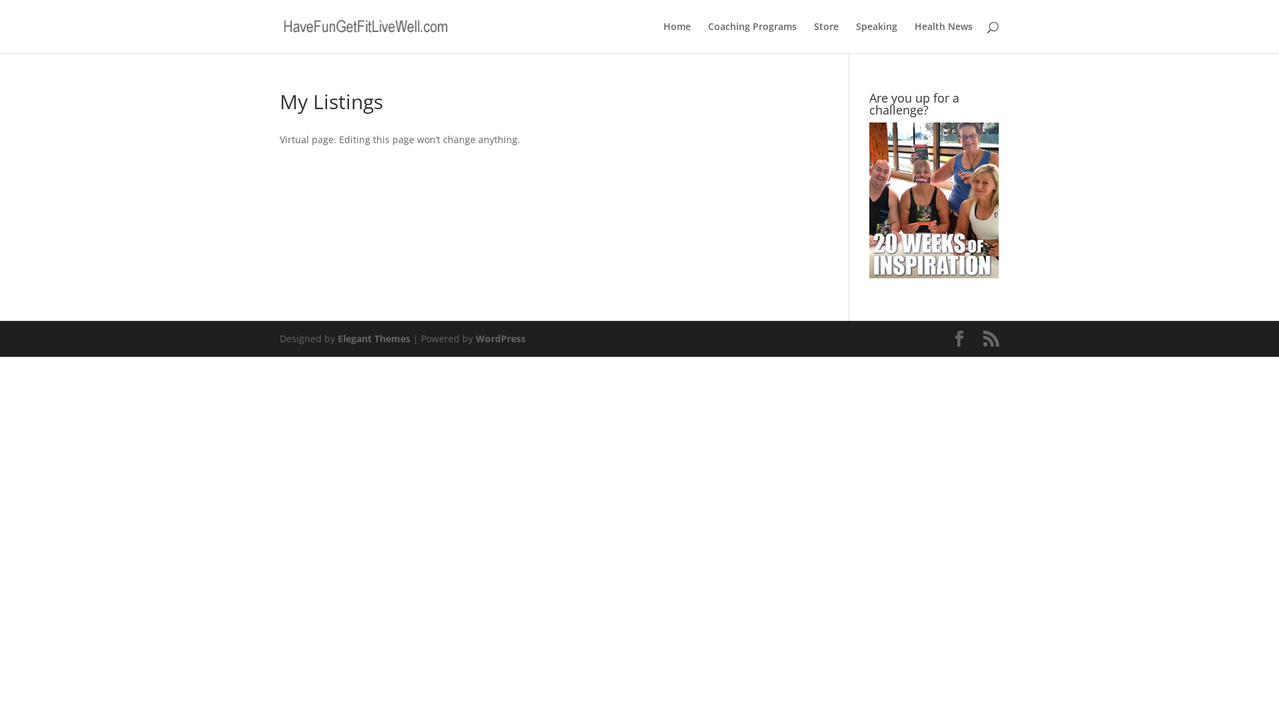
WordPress (501, 338)
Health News (944, 27)
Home (677, 27)
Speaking (876, 27)
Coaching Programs (752, 27)
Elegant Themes (374, 338)
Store (826, 27)
